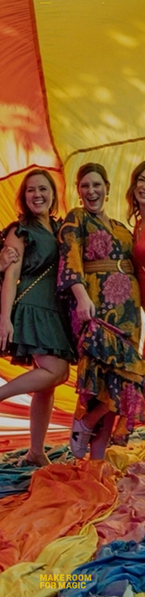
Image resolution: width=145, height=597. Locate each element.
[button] (103, 3)
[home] (46, 3)
